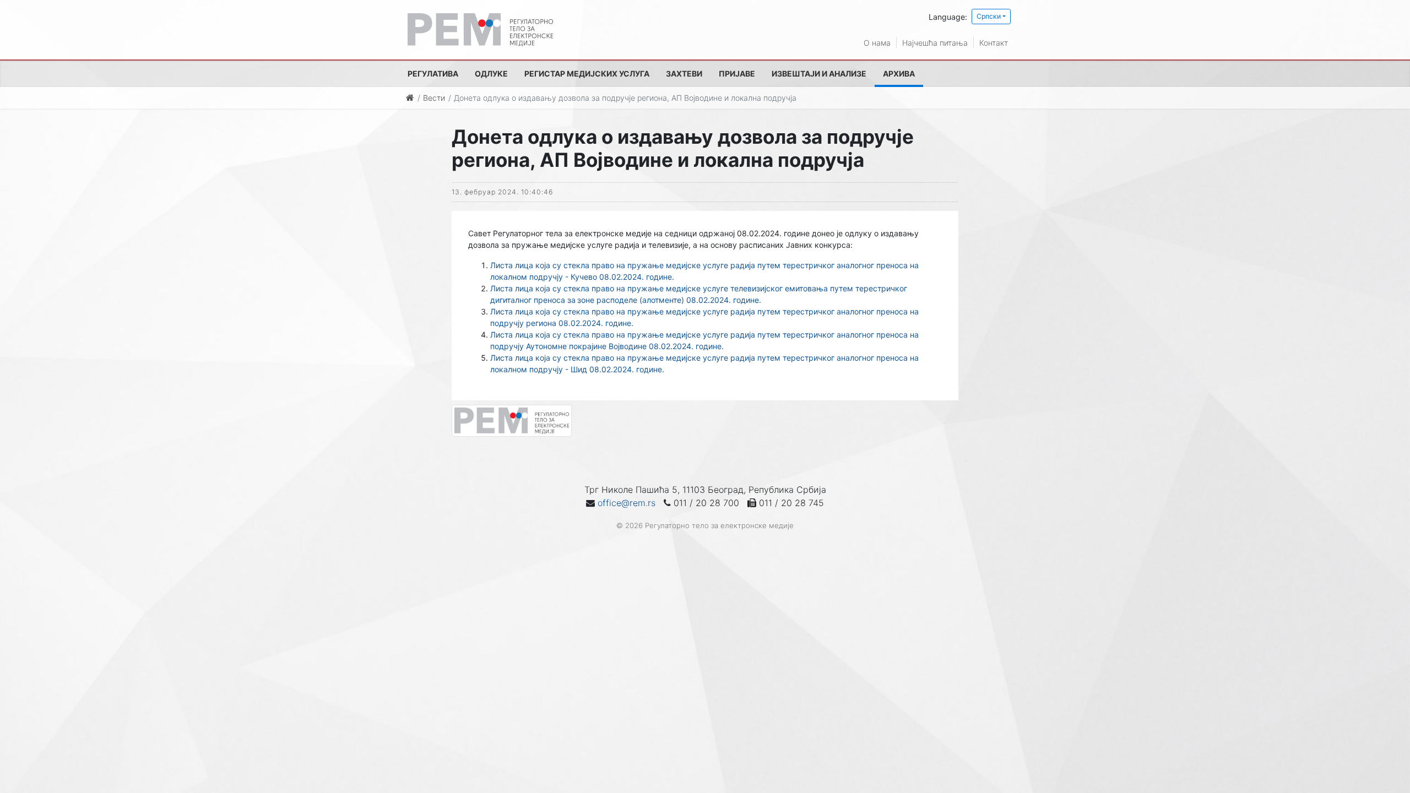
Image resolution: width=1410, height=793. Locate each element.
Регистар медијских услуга (586, 73)
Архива (899, 73)
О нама (877, 42)
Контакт (993, 42)
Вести (434, 97)
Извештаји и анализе (819, 73)
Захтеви (684, 73)
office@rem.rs (626, 502)
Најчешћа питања (935, 42)
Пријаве (737, 73)
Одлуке (491, 73)
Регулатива (433, 73)
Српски (989, 16)
